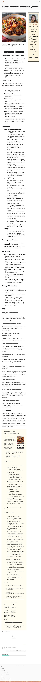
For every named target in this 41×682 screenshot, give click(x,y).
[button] (37, 1)
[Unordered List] (13, 650)
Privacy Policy (4, 672)
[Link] (17, 650)
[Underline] (9, 650)
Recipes (9, 44)
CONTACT (2, 670)
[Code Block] (16, 650)
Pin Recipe (20, 447)
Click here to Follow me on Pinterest (14, 627)
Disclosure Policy (5, 674)
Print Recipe (19, 52)
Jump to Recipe (9, 52)
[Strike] (11, 650)
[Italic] (8, 650)
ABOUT (2, 668)
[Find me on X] (33, 54)
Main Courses (16, 44)
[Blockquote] (15, 650)
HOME (2, 666)
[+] (20, 650)
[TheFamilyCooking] (3, 1)
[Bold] (6, 650)
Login (25, 644)
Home (4, 44)
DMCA (2, 676)
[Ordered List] (12, 650)
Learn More (33, 57)
